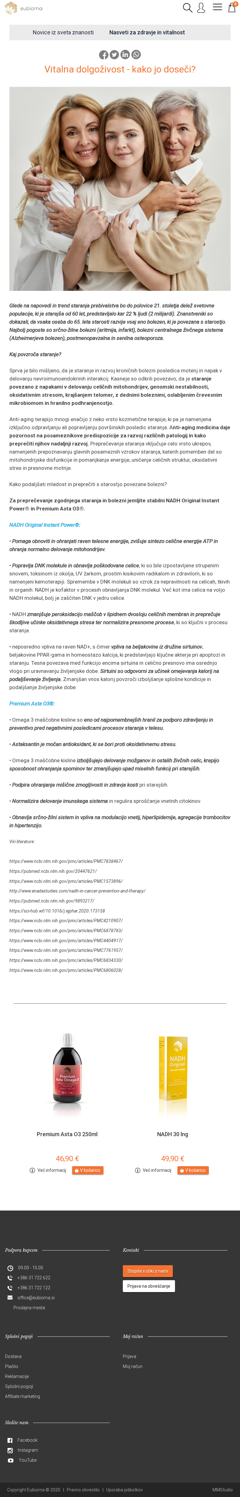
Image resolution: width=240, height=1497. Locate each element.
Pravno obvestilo (83, 1489)
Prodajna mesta (29, 1307)
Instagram (28, 1450)
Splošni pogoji (19, 1386)
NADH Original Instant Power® (44, 525)
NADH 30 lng (172, 1134)
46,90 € (67, 1158)
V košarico (90, 1170)
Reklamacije (17, 1376)
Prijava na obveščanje (149, 1286)
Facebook (28, 1440)
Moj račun (132, 1366)
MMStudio (222, 1489)
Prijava (129, 1356)
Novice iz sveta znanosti (63, 32)
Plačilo (11, 1366)
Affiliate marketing (22, 1396)
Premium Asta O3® (31, 703)
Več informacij (52, 1170)
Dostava (13, 1356)
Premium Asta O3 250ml (67, 1134)
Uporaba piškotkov (124, 1489)
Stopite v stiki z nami (148, 1271)
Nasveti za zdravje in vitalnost (147, 32)
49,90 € (172, 1158)
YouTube (28, 1460)
